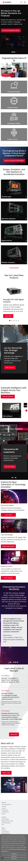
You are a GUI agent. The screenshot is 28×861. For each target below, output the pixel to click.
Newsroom (4, 830)
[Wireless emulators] (14, 245)
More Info (14, 858)
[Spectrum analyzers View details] (14, 201)
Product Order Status (6, 822)
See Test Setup (9, 466)
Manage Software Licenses (7, 820)
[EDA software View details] (11, 402)
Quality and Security (6, 833)
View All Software (8, 396)
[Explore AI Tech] (14, 128)
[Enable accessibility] (2, 858)
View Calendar (8, 578)
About (3, 828)
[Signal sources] (14, 223)
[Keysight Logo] (7, 2)
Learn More (8, 316)
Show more (14, 268)
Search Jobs (6, 772)
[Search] (21, 2)
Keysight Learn (5, 810)
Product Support (5, 819)
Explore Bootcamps (8, 546)
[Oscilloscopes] (14, 179)
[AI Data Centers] (14, 96)
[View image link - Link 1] (14, 291)
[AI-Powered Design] (14, 80)
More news (14, 734)
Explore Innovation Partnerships (14, 160)
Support (4, 817)
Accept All (13, 853)
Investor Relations (5, 831)
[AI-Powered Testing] (14, 112)
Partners (3, 813)
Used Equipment (5, 811)
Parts (3, 824)
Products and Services (6, 804)
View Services (10, 367)
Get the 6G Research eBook (11, 30)
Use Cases (4, 806)
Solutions (4, 808)
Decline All (14, 856)
